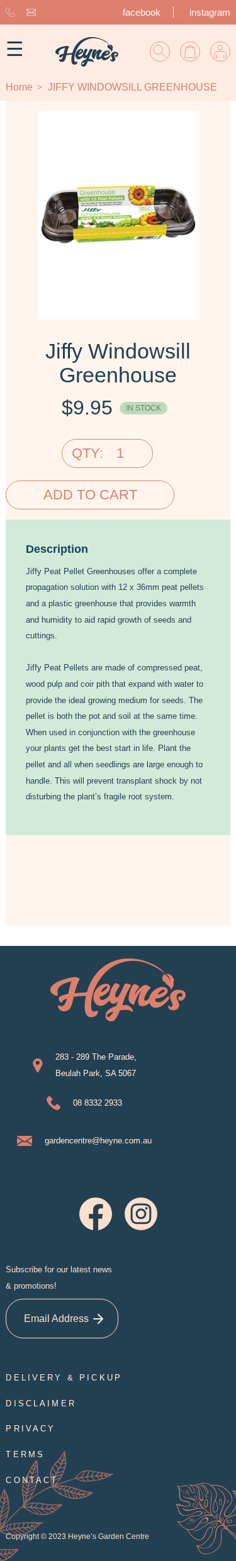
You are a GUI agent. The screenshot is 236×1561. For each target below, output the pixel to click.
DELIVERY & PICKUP (64, 1377)
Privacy (30, 1428)
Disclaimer (41, 1403)
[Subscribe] (98, 1318)
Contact (32, 1480)
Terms (25, 1454)
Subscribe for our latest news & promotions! (59, 1278)
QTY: (87, 453)
